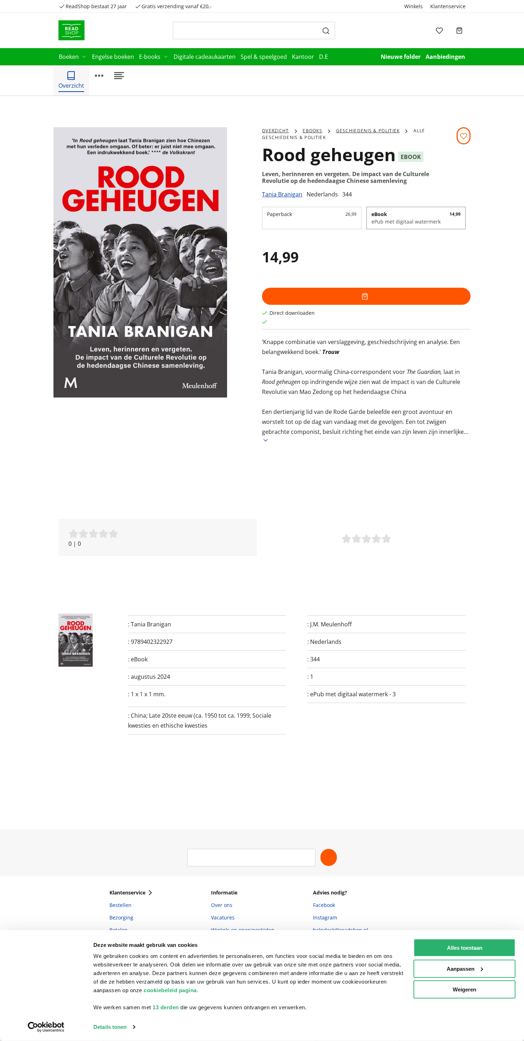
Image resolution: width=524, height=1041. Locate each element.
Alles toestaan (464, 948)
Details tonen (110, 1027)
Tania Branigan (282, 194)
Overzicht (275, 131)
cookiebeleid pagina (170, 990)
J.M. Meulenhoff (331, 624)
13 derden (166, 1007)
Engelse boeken (113, 57)
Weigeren (464, 989)
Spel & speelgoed (264, 57)
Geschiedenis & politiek (368, 131)
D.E (323, 57)
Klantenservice (448, 6)
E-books (149, 57)
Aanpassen (460, 968)
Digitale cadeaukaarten (205, 57)
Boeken (69, 57)
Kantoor (303, 57)
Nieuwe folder (401, 57)
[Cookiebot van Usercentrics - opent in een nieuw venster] (46, 1027)
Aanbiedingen (445, 57)
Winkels (413, 6)
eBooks (312, 131)
